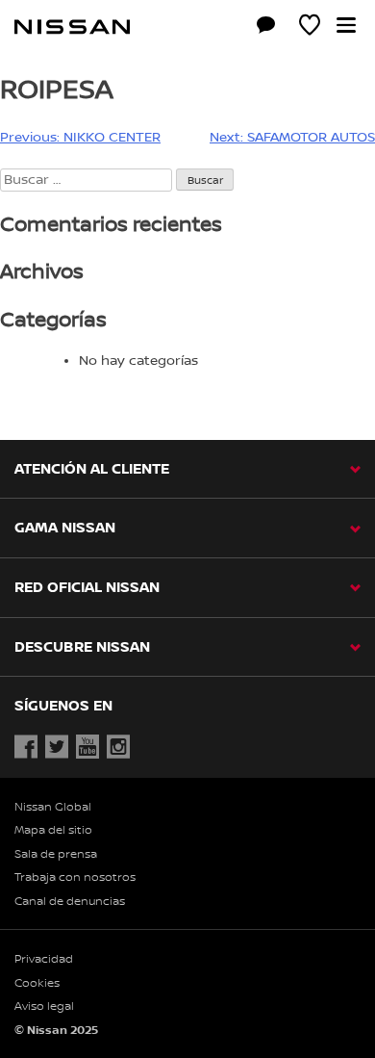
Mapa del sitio (53, 830)
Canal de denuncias (69, 901)
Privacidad (43, 959)
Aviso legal (44, 1006)
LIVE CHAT (266, 25)
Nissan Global (52, 807)
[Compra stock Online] (223, 27)
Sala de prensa (55, 854)
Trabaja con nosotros (75, 877)
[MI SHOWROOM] (309, 27)
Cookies (37, 983)
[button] (346, 25)
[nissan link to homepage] (72, 27)
